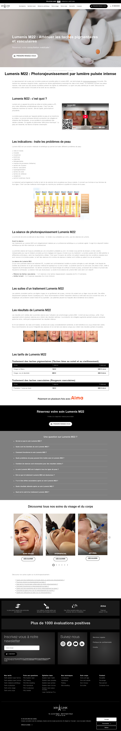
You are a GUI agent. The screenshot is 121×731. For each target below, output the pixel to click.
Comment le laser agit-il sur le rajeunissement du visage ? (35, 590)
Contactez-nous (104, 685)
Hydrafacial (64, 680)
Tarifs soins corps (9, 690)
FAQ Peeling (27, 680)
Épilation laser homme (49, 685)
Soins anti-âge (84, 678)
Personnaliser (105, 723)
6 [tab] (67, 565)
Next (109, 537)
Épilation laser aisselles (49, 680)
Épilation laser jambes (48, 683)
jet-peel (93, 553)
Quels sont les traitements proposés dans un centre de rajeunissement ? (40, 580)
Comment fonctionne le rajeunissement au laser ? (32, 586)
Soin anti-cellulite (85, 680)
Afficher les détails (25, 724)
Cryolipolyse (65, 678)
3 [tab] (59, 565)
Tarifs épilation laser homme (12, 680)
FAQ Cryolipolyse (28, 688)
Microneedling (65, 685)
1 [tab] (53, 565)
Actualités (102, 678)
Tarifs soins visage (9, 688)
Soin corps (84, 675)
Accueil (49, 70)
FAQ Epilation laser (29, 678)
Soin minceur (84, 683)
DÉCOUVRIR (28, 559)
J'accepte (106, 719)
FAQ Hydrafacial (28, 685)
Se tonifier (83, 685)
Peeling (63, 683)
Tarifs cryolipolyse (9, 685)
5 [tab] (65, 565)
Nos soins (55, 70)
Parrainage (102, 680)
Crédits (95, 647)
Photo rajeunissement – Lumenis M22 (66, 70)
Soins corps (64, 6)
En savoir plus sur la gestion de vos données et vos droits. (37, 658)
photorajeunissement (90, 81)
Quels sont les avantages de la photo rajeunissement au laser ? (37, 588)
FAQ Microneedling (29, 683)
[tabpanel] (28, 539)
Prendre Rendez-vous (61, 424)
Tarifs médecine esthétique (12, 683)
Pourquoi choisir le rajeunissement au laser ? (31, 582)
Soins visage (55, 6)
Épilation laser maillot (48, 678)
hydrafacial (60, 554)
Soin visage (28, 554)
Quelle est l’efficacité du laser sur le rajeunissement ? (33, 592)
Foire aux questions (30, 675)
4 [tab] (62, 565)
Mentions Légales (99, 637)
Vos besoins (22, 6)
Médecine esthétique (43, 6)
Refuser (106, 727)
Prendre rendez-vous (26, 56)
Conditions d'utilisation (42, 659)
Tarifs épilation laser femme (12, 678)
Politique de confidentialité (28, 659)
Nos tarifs (72, 6)
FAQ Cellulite (27, 690)
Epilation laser (32, 6)
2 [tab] (56, 565)
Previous (11, 537)
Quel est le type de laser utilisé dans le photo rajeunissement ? (37, 584)
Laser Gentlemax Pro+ (49, 692)
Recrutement (103, 683)
